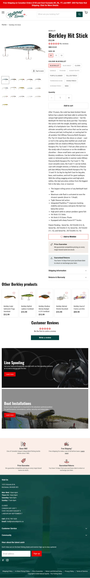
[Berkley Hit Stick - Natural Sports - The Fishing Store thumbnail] (5, 80)
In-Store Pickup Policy (22, 571)
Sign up (37, 553)
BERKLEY (52, 31)
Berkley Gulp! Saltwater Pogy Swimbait (9, 308)
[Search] (79, 14)
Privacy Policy (69, 571)
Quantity (52, 92)
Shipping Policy (7, 571)
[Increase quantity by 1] (69, 98)
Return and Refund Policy (53, 571)
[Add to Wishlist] (14, 293)
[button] (54, 44)
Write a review (45, 338)
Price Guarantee (37, 571)
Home (4, 25)
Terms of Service (82, 571)
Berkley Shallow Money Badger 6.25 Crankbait (44, 308)
